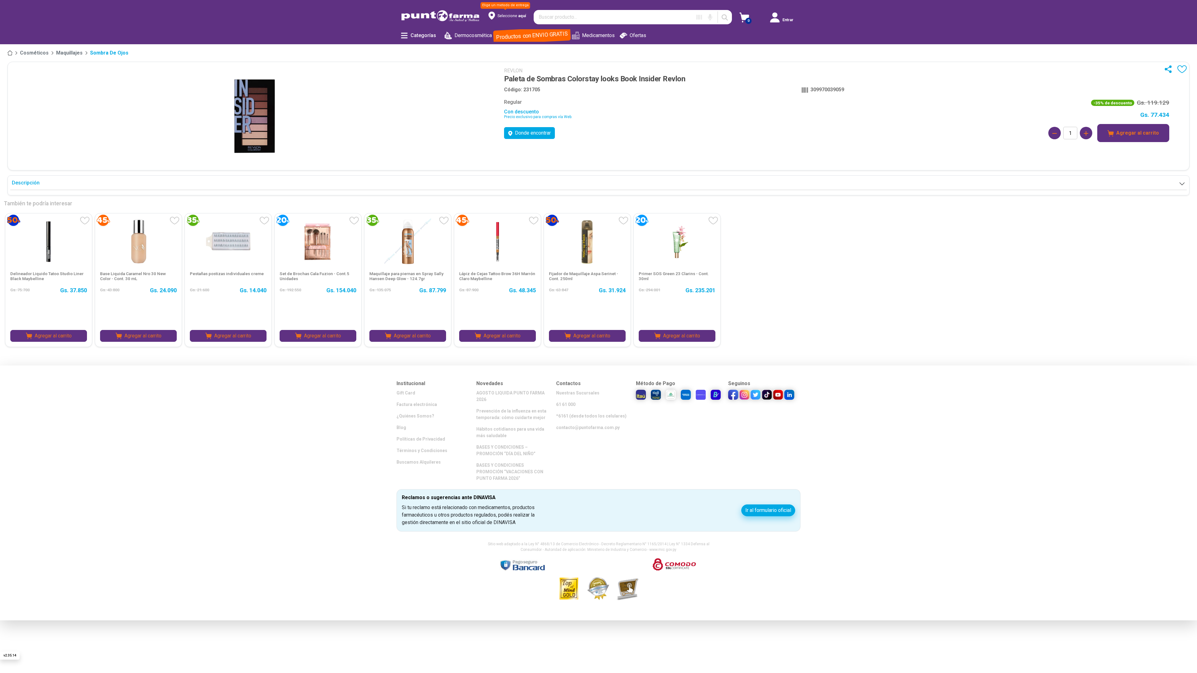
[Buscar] (725, 17)
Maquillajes (69, 53)
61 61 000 (565, 404)
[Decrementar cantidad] (1054, 133)
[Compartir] (1169, 69)
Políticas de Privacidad (421, 439)
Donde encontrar (533, 133)
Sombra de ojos (109, 53)
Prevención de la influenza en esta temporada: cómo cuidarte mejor (511, 414)
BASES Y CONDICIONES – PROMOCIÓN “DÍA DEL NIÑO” (506, 450)
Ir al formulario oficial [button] (768, 510)
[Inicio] (9, 52)
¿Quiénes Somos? (415, 415)
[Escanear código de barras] (699, 17)
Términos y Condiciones (422, 450)
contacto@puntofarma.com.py (588, 427)
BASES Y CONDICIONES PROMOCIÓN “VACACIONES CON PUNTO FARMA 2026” (509, 472)
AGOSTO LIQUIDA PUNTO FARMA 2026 (510, 396)
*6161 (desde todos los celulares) (591, 415)
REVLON (513, 71)
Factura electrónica (417, 404)
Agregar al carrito (1137, 133)
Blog (401, 427)
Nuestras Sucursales (577, 392)
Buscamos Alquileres (419, 462)
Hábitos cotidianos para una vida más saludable (510, 432)
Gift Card (406, 392)
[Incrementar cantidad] (1086, 133)
